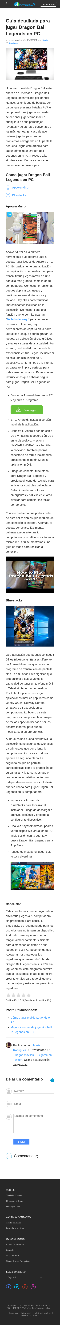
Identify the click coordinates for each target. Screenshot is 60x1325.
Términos (13, 1313)
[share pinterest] (25, 1286)
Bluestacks (19, 195)
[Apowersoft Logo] (25, 4)
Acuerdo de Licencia (30, 1315)
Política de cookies (42, 1313)
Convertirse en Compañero (18, 1261)
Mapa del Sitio (12, 1255)
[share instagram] (33, 1286)
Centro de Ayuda (13, 1223)
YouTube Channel (14, 1195)
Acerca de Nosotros (15, 1244)
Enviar (21, 1141)
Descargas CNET (14, 1206)
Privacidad (26, 1313)
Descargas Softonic (14, 1201)
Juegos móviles (24, 1055)
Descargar (29, 410)
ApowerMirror (20, 187)
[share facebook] (8, 1286)
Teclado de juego (17, 319)
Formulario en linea (15, 1228)
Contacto (10, 1250)
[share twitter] (16, 1286)
